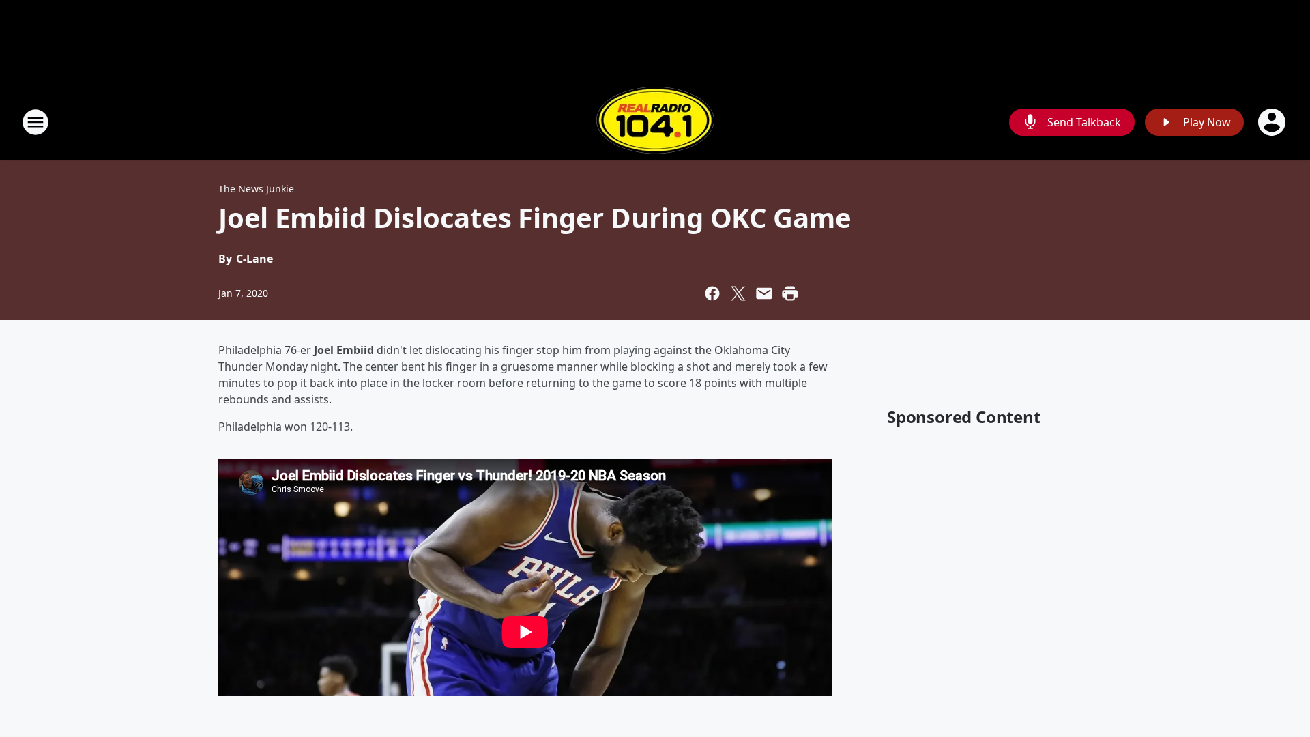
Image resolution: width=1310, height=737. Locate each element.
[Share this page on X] (738, 293)
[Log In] (1273, 122)
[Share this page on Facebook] (712, 293)
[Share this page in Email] (764, 293)
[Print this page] (790, 293)
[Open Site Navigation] (35, 122)
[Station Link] (655, 122)
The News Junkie (256, 188)
